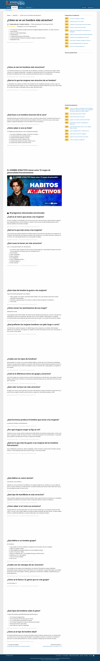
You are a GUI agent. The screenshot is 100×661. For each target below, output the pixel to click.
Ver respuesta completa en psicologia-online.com (29, 439)
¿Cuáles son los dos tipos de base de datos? (80, 24)
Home (8, 7)
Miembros (29, 7)
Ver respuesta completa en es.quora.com (27, 334)
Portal (90, 655)
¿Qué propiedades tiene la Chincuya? (79, 43)
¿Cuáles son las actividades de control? (79, 37)
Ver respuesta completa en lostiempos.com (28, 265)
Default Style (10, 655)
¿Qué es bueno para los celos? (77, 116)
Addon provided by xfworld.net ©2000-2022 (50, 659)
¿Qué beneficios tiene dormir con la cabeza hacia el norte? (80, 127)
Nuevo (20, 7)
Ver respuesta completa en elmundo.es (27, 426)
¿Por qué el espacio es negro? (77, 18)
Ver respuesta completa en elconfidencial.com (28, 90)
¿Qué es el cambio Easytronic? (77, 46)
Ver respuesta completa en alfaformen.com (28, 304)
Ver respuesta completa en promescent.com (28, 239)
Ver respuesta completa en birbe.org (26, 561)
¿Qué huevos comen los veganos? (78, 133)
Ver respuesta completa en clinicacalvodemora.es (29, 124)
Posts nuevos (8, 10)
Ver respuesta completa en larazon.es (27, 76)
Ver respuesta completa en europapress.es (28, 502)
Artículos (15, 15)
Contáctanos (59, 655)
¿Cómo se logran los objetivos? (77, 139)
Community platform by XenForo (42, 658)
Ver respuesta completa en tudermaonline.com (29, 515)
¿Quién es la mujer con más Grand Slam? (80, 119)
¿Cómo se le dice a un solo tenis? (78, 27)
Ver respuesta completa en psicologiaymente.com (29, 226)
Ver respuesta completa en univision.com (27, 628)
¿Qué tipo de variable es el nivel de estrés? (18, 646)
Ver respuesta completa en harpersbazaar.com (28, 586)
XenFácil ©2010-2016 (66, 658)
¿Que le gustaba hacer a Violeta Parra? (79, 131)
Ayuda (81, 655)
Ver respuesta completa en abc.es (26, 42)
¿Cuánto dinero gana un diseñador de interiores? (79, 123)
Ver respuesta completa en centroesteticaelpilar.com (30, 576)
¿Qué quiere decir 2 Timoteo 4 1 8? (52, 646)
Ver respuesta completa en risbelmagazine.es (28, 145)
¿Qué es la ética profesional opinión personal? (81, 34)
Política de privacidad (74, 655)
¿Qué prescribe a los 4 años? (77, 21)
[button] (24, 7)
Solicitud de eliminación (13, 42)
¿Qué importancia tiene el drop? (78, 113)
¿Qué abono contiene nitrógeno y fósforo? (80, 40)
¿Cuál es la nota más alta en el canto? (79, 136)
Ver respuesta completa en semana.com (27, 320)
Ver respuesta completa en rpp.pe (26, 641)
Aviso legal (65, 655)
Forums (14, 7)
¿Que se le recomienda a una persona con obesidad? (80, 31)
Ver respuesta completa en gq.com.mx (27, 395)
